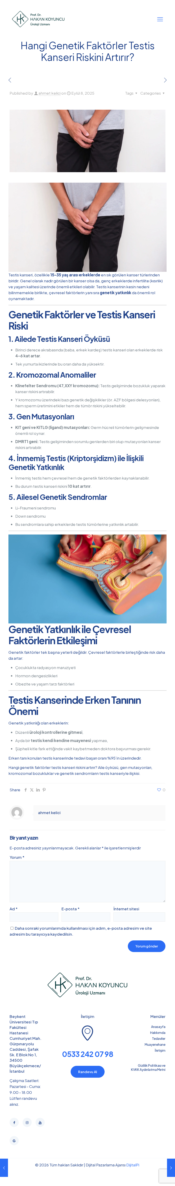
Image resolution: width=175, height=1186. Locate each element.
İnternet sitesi (126, 908)
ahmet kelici (50, 93)
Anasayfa (158, 1027)
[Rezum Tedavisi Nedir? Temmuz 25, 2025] (4, 1168)
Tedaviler (158, 1038)
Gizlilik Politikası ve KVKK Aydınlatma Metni (148, 1067)
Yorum (17, 857)
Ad (14, 908)
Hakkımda (157, 1032)
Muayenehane (155, 1044)
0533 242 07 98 (87, 1054)
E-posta (71, 908)
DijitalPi (132, 1164)
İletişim (160, 1050)
